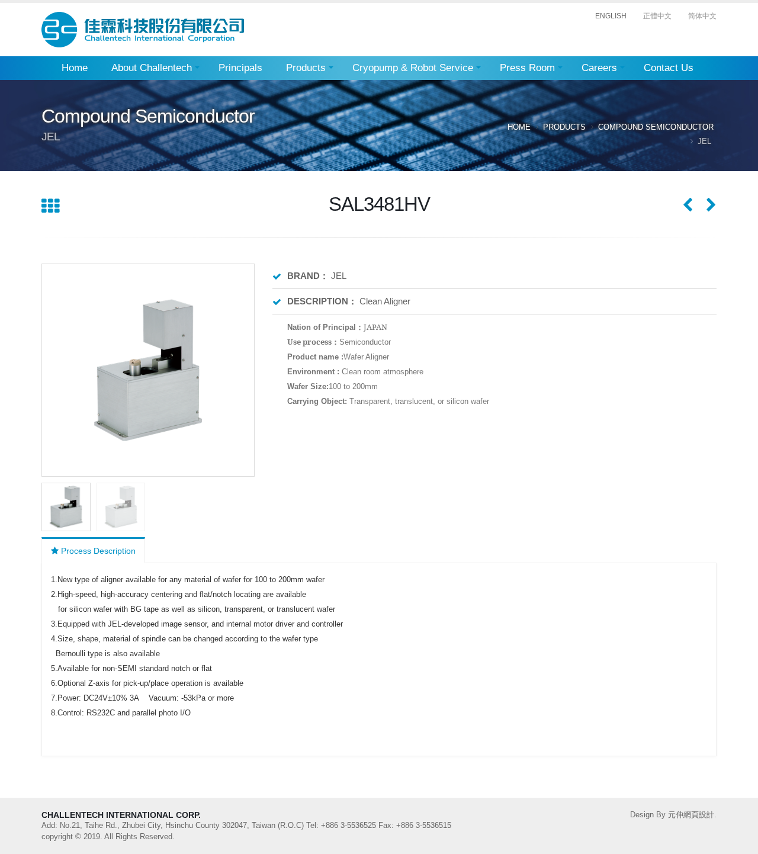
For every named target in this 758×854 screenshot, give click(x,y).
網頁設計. (700, 814)
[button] (241, 370)
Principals (240, 67)
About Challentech (151, 67)
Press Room (527, 67)
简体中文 (702, 16)
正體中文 (657, 16)
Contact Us (668, 67)
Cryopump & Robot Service (412, 67)
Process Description (97, 551)
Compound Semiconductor (656, 127)
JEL (706, 141)
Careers (599, 67)
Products (306, 67)
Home (75, 67)
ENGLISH (611, 16)
